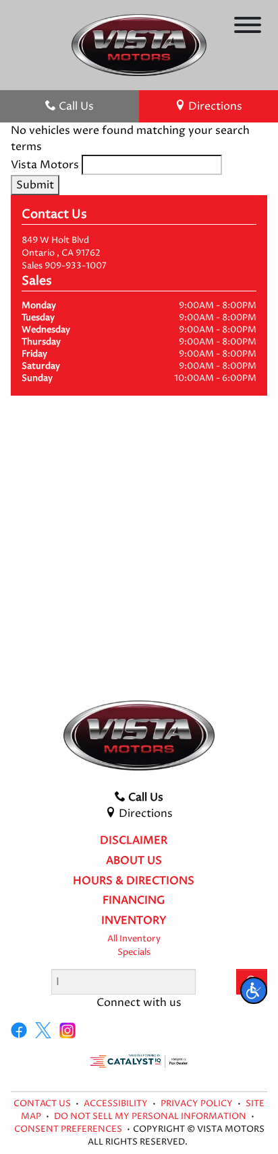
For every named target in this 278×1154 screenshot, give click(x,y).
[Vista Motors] (139, 44)
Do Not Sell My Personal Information (151, 1116)
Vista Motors (45, 164)
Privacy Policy (198, 1104)
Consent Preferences (68, 1129)
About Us (134, 861)
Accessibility (117, 1104)
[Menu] (247, 27)
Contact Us (43, 1104)
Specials (133, 952)
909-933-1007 (76, 266)
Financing (134, 901)
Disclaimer (133, 841)
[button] (253, 990)
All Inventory (134, 939)
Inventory (134, 921)
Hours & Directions (133, 881)
